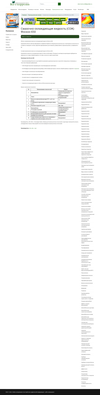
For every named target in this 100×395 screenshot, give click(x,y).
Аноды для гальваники (86, 253)
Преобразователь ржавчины (85, 294)
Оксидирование (85, 144)
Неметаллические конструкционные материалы (85, 225)
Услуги (74, 9)
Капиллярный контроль (86, 347)
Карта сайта (8, 47)
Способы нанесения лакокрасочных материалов (85, 196)
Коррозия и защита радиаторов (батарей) (86, 327)
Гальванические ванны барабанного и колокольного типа (86, 261)
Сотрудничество (9, 49)
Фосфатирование (85, 245)
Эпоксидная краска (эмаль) (87, 177)
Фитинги (42, 9)
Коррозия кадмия (85, 136)
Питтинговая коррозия (86, 63)
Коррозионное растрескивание (85, 81)
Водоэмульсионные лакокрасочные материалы (87, 180)
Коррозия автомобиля (86, 102)
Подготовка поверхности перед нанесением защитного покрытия (87, 153)
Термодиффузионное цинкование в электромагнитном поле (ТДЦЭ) (87, 240)
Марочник (8, 39)
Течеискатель (84, 371)
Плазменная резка (85, 278)
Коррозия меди (84, 116)
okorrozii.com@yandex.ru (85, 4)
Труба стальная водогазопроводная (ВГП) (87, 269)
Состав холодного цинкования (85, 235)
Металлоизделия (22, 9)
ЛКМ (88, 9)
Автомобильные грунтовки (87, 307)
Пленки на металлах (86, 146)
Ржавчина (83, 290)
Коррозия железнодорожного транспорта (86, 332)
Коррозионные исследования (84, 378)
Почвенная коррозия (86, 58)
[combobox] (48, 4)
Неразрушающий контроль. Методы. (85, 344)
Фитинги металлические (87, 283)
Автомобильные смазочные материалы (86, 311)
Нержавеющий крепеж (86, 280)
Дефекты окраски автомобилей (85, 304)
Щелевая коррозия (85, 66)
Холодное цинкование (86, 231)
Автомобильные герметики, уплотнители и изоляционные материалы (87, 318)
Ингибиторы (81, 9)
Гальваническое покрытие (87, 250)
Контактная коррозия (86, 73)
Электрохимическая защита (87, 335)
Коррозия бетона (85, 104)
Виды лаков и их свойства (87, 171)
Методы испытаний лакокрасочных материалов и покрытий (87, 210)
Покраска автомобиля (86, 301)
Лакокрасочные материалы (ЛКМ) (87, 166)
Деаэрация (83, 288)
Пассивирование (85, 247)
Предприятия (13, 9)
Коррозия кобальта (85, 139)
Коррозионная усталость (87, 78)
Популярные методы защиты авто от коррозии (87, 298)
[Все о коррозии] (19, 3)
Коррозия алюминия (86, 118)
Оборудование (68, 9)
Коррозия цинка (85, 121)
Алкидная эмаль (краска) (87, 174)
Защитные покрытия (86, 149)
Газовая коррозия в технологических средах (87, 87)
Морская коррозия (85, 56)
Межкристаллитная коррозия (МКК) (85, 69)
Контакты (83, 386)
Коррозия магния (85, 113)
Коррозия (83, 31)
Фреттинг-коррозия (85, 75)
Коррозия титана (85, 129)
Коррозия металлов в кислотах (86, 91)
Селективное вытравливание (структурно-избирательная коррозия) (87, 97)
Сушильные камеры (86, 206)
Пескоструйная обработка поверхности (87, 158)
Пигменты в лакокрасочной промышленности (87, 215)
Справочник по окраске (11, 34)
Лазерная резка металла (87, 275)
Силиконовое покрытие (86, 169)
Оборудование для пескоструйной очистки (86, 162)
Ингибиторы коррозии (86, 141)
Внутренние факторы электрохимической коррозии (86, 44)
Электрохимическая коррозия (86, 39)
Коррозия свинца (85, 134)
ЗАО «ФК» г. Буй (32, 128)
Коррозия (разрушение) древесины (86, 107)
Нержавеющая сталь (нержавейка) (86, 265)
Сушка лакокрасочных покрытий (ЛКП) (86, 203)
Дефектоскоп (84, 369)
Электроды (48, 9)
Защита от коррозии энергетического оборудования (86, 340)
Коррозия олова (85, 123)
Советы (7, 37)
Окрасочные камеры (86, 199)
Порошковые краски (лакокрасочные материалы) (86, 185)
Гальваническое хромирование (85, 256)
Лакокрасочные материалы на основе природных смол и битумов (87, 190)
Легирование (84, 285)
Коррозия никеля (85, 111)
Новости (8, 42)
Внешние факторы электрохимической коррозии (86, 50)
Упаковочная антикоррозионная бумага (87, 323)
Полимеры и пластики (33, 9)
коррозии (76, 68)
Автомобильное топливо (87, 314)
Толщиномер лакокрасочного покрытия (87, 374)
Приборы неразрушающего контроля (85, 358)
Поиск (59, 4)
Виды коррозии (85, 33)
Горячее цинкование (86, 229)
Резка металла (84, 273)
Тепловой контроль (85, 354)
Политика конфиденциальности (86, 382)
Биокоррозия (84, 61)
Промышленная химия (57, 9)
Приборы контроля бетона (87, 362)
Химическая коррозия (86, 36)
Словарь (8, 44)
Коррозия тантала (85, 131)
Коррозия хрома (85, 126)
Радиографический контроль (85, 351)
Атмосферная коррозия (86, 53)
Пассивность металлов (86, 84)
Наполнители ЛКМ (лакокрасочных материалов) (85, 220)
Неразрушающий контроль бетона (87, 365)
